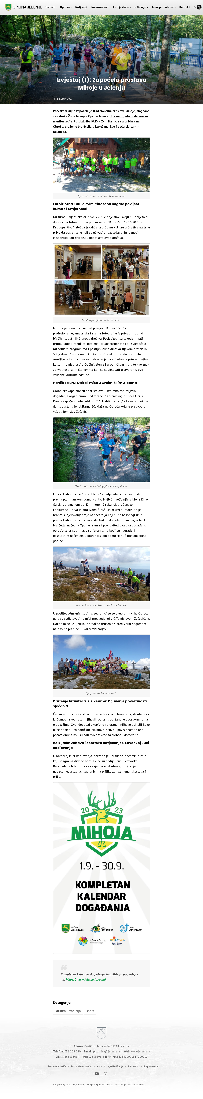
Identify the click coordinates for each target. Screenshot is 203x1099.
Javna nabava (100, 7)
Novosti (50, 7)
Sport (90, 1011)
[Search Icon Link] (195, 7)
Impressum (133, 1066)
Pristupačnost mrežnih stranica (86, 1066)
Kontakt (184, 7)
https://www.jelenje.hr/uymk (86, 979)
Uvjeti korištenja (115, 1066)
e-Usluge (140, 7)
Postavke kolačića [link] (57, 1066)
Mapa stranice (151, 1066)
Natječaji (81, 7)
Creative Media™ (135, 1084)
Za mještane (121, 7)
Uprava (65, 7)
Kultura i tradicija (68, 1011)
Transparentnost (163, 7)
